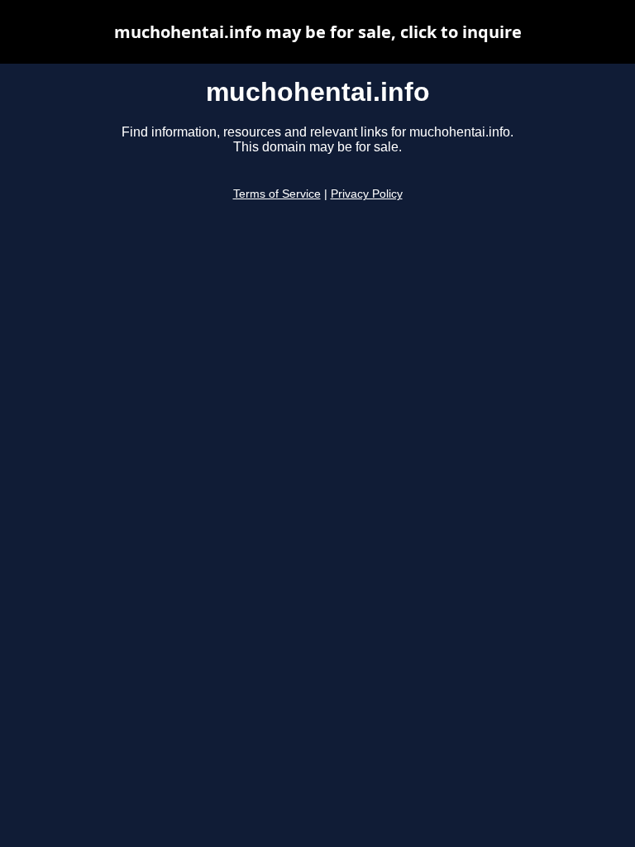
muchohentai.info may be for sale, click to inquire (318, 32)
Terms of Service (277, 194)
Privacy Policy (367, 194)
